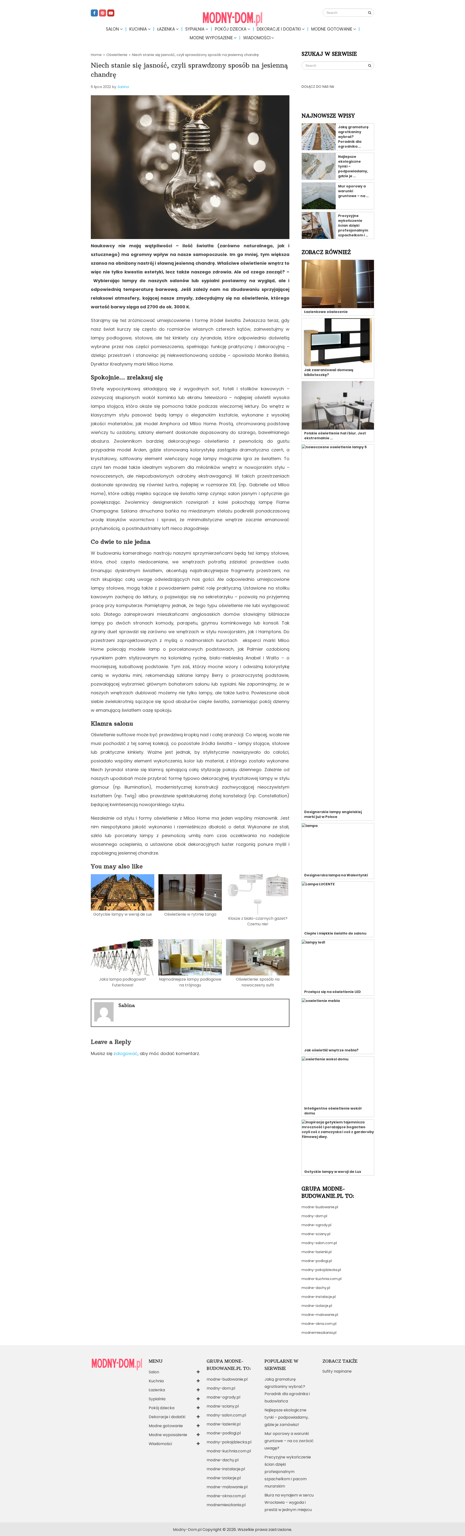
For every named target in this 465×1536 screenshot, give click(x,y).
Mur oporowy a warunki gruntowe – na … (353, 191)
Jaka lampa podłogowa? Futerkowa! (122, 982)
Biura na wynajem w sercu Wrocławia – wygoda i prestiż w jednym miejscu (289, 1502)
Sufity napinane (337, 1371)
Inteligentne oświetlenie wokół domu (333, 1111)
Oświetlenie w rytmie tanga (190, 914)
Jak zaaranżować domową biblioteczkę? (328, 372)
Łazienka (166, 29)
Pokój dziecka (230, 29)
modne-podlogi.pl (317, 1260)
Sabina (123, 86)
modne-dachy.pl (316, 1287)
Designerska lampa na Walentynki (336, 875)
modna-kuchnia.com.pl (321, 1278)
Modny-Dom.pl (187, 1529)
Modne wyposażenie (211, 38)
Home (96, 54)
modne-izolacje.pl (317, 1305)
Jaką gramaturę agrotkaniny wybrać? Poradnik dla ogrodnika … (353, 137)
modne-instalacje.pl (319, 1296)
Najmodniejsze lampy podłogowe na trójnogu (190, 982)
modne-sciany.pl (316, 1234)
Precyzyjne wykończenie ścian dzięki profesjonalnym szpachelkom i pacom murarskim (287, 1471)
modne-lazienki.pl (317, 1251)
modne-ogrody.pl (316, 1225)
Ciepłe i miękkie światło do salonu (335, 933)
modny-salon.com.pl (319, 1242)
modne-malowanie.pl (320, 1314)
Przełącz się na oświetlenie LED (332, 991)
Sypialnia (194, 29)
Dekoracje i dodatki (279, 29)
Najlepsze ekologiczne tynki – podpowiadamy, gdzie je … (353, 166)
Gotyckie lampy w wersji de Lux (122, 914)
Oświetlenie (116, 54)
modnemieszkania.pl (319, 1332)
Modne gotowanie (331, 29)
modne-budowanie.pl (320, 1207)
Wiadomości (257, 38)
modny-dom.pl (314, 1216)
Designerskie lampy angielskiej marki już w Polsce (333, 814)
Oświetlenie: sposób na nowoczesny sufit (257, 982)
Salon (112, 29)
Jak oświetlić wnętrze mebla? (331, 1050)
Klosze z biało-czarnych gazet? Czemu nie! (257, 921)
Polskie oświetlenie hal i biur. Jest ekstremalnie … (335, 435)
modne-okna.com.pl (319, 1323)
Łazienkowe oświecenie (326, 311)
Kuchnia (138, 29)
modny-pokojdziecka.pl (321, 1269)
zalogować (126, 1053)
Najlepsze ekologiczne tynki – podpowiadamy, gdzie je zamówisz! (286, 1417)
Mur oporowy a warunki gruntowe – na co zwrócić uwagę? (289, 1441)
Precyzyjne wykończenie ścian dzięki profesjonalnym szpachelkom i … (353, 225)
